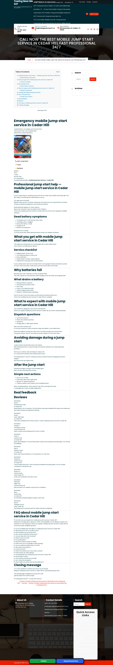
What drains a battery (27, 86)
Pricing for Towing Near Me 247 (84, 650)
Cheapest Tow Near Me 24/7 (83, 632)
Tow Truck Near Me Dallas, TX (84, 656)
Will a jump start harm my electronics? (27, 530)
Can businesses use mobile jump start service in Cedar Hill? (33, 554)
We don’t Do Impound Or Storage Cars (51, 2)
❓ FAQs (18, 165)
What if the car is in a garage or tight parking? (29, 543)
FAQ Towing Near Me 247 (82, 652)
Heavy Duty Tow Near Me (82, 648)
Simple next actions (26, 96)
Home (35, 2)
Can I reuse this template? (23, 560)
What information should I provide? (25, 542)
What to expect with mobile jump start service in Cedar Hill (36, 88)
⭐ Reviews (19, 168)
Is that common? (20, 549)
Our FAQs (82, 2)
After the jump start (24, 94)
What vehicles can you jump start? (25, 532)
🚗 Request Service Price (70, 661)
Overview (24, 583)
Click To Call (94, 14)
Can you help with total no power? (25, 536)
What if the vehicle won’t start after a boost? (29, 551)
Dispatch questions (26, 90)
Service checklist (25, 82)
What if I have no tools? (22, 538)
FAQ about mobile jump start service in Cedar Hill (33, 103)
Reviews (20, 101)
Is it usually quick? (20, 540)
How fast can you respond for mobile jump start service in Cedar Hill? (36, 520)
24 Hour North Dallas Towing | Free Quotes (57, 9)
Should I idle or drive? (21, 556)
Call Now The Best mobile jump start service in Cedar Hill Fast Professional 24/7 (60, 60)
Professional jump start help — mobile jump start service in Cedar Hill (38, 75)
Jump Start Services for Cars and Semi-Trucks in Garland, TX (85, 620)
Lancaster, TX (69, 2)
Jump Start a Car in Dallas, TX (84, 622)
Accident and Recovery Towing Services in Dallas (84, 634)
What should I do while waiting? (24, 553)
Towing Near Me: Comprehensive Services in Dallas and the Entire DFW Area (52, 25)
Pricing (89, 2)
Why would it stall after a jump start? (26, 534)
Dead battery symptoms (28, 78)
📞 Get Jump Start (21, 161)
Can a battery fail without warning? (26, 558)
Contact (94, 2)
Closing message (24, 105)
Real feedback (22, 99)
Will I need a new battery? (23, 547)
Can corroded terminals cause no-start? (27, 545)
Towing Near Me (80, 654)
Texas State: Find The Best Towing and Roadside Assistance (52, 13)
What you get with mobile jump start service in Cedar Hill (35, 80)
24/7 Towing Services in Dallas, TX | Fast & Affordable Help (52, 6)
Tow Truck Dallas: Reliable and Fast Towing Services (50, 20)
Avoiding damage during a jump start (29, 92)
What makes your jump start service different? (29, 562)
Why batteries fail (23, 84)
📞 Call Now (42, 661)
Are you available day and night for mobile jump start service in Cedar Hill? (37, 529)
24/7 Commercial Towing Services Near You (47, 16)
